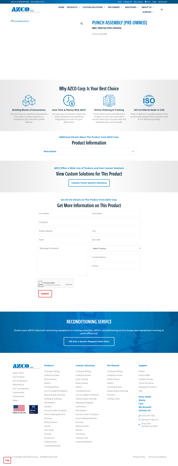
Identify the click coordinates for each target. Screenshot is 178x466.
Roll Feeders (49, 402)
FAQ (140, 391)
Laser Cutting (82, 379)
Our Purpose (18, 376)
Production (49, 438)
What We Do (18, 384)
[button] (82, 23)
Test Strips (49, 430)
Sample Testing (146, 379)
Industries (130, 7)
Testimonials (18, 392)
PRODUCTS (72, 7)
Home (61, 7)
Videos (142, 371)
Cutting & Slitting (52, 371)
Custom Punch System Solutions (89, 182)
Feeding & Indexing (53, 398)
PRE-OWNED (114, 7)
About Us (146, 7)
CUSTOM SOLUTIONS (93, 7)
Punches (48, 418)
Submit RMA (144, 375)
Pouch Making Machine (54, 414)
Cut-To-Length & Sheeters (56, 391)
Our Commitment (21, 388)
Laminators (81, 406)
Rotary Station (50, 422)
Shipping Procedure (148, 387)
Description (50, 151)
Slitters (47, 383)
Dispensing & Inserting (54, 394)
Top (7, 460)
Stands (47, 426)
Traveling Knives (51, 387)
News (15, 400)
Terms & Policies (146, 383)
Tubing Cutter (50, 441)
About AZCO (18, 373)
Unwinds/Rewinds (52, 445)
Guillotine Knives (51, 375)
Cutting (47, 434)
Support (147, 12)
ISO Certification (20, 380)
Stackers (48, 406)
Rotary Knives (50, 379)
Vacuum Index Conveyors (55, 410)
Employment (18, 396)
